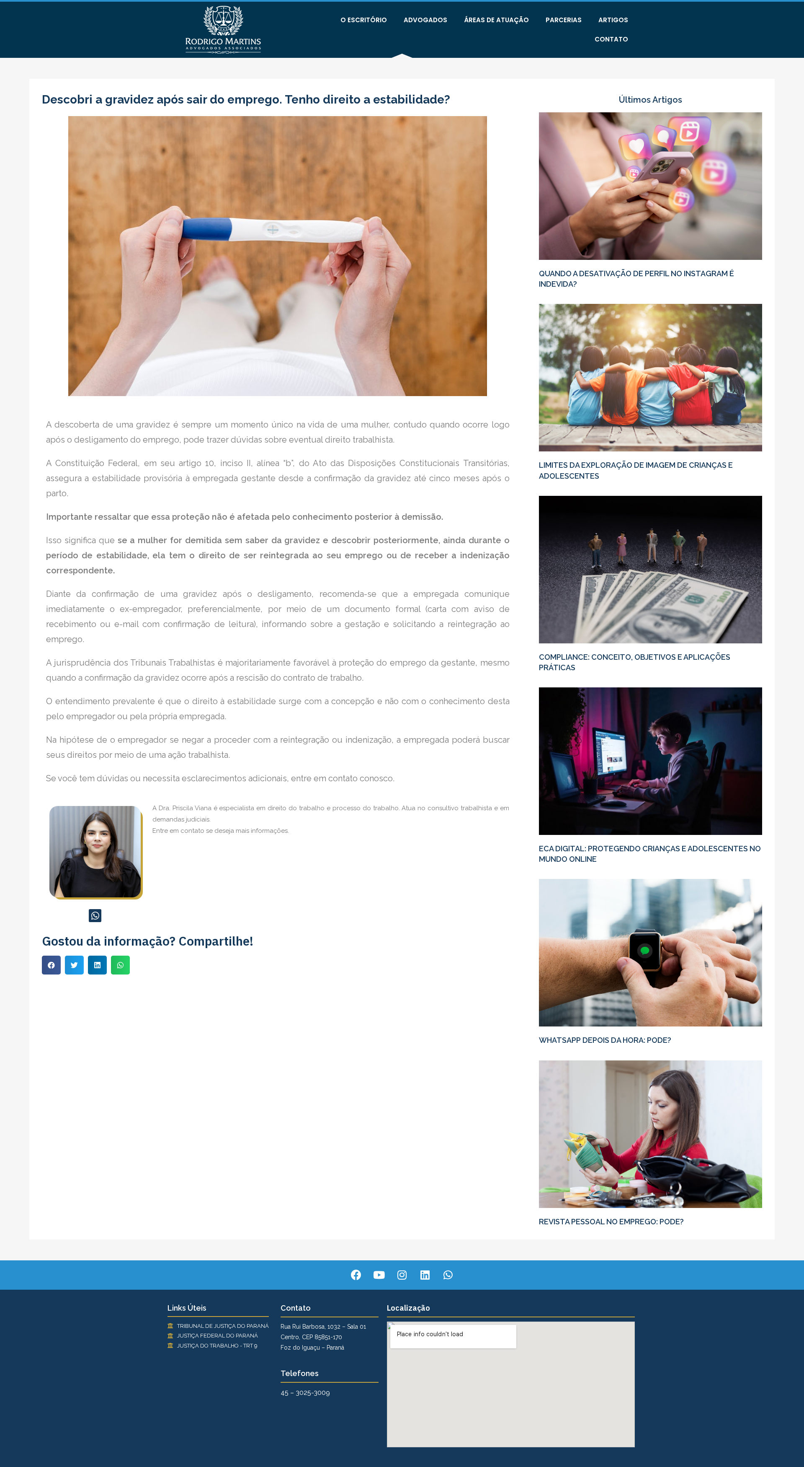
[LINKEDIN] (425, 1275)
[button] (51, 965)
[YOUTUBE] (378, 1275)
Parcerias (564, 20)
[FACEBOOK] (355, 1275)
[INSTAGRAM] (402, 1275)
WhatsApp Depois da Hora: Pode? (605, 1040)
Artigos (613, 20)
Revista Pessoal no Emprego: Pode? (611, 1221)
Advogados (425, 20)
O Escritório (363, 20)
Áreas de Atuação (496, 20)
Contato (611, 39)
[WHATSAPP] (95, 915)
